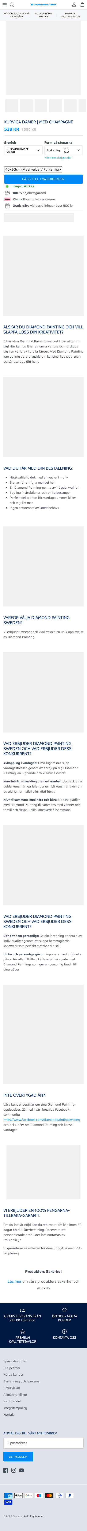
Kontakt (9, 1414)
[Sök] (14, 4)
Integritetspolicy (15, 1408)
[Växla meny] (4, 4)
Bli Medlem (18, 1456)
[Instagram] (13, 1470)
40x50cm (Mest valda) (17, 150)
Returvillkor (11, 1387)
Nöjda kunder (13, 1374)
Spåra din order (15, 1361)
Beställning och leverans (21, 1381)
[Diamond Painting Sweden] (43, 4)
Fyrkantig (53, 150)
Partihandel (12, 1401)
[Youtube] (21, 1470)
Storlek (10, 142)
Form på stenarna (58, 142)
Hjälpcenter (11, 1368)
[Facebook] (5, 1470)
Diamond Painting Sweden (28, 1516)
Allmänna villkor (15, 1394)
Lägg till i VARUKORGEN (43, 179)
